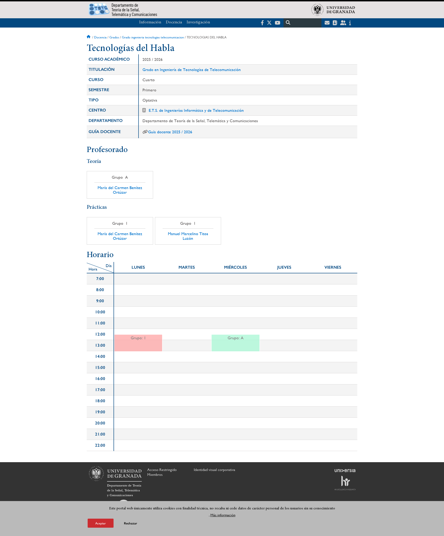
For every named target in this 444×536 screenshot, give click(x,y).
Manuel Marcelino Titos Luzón (188, 236)
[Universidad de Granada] (333, 9)
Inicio (89, 37)
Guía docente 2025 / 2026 (170, 131)
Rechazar (130, 523)
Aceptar (100, 523)
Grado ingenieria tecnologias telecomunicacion (153, 37)
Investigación (198, 22)
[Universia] (345, 470)
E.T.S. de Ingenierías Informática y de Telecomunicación (196, 110)
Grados (114, 37)
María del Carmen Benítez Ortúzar (120, 190)
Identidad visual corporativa (214, 469)
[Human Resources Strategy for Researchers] (345, 483)
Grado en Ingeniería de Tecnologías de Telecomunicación (191, 69)
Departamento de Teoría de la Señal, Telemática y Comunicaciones (124, 490)
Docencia (174, 22)
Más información (222, 515)
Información (150, 22)
